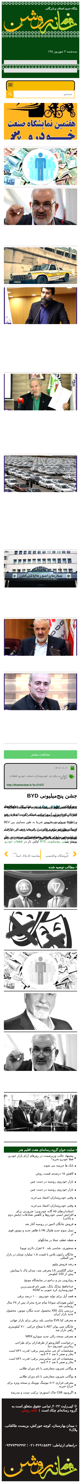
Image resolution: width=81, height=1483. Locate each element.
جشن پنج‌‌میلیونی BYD (54, 841)
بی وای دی (54, 775)
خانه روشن (29, 1410)
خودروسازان (41, 775)
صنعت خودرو (26, 775)
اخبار (64, 775)
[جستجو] (10, 94)
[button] (10, 84)
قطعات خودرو (14, 841)
